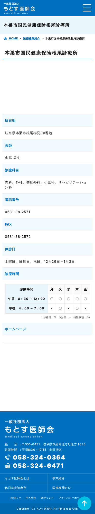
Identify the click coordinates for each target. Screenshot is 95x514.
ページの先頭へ (84, 503)
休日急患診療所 (15, 488)
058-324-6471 (38, 465)
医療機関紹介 (31, 38)
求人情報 (31, 497)
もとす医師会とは (17, 478)
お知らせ (15, 497)
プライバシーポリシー (72, 497)
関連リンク (47, 497)
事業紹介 (58, 478)
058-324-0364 (39, 457)
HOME (13, 38)
